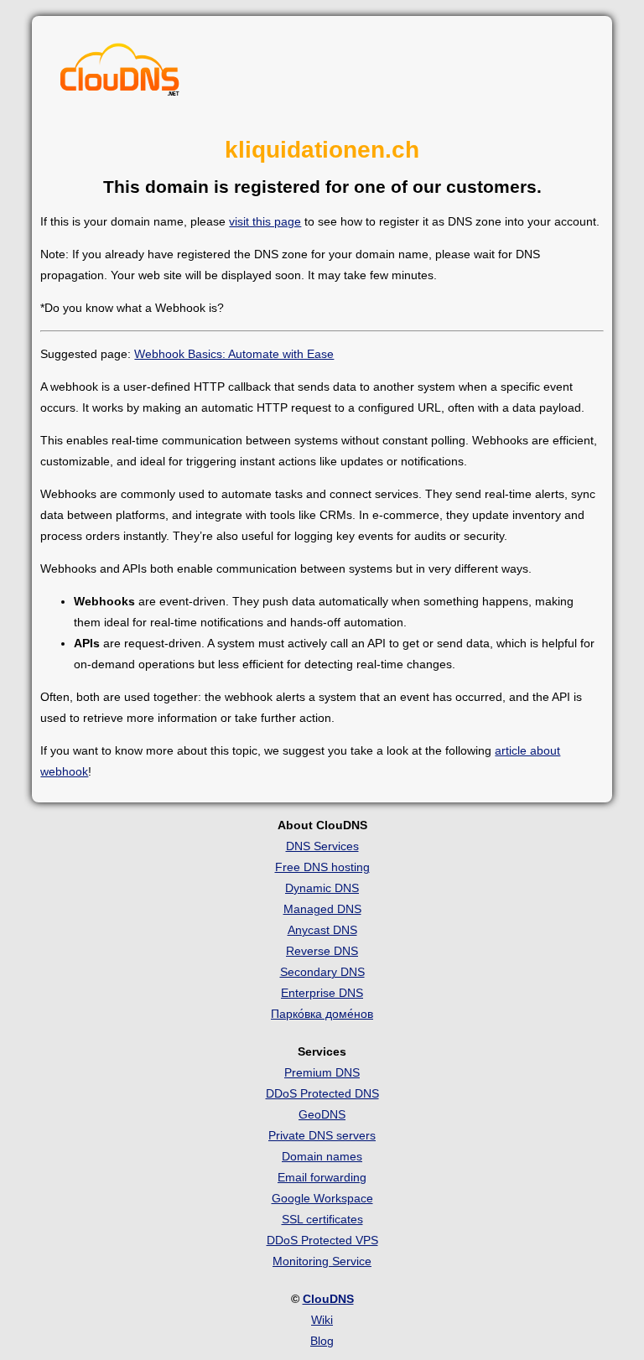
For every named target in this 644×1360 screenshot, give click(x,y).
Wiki (322, 1319)
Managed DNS (322, 909)
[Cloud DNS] (120, 73)
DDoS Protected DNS (322, 1093)
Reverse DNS (322, 951)
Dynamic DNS (322, 888)
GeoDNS (322, 1114)
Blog (322, 1340)
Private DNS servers (322, 1135)
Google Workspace (322, 1198)
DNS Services (322, 846)
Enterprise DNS (322, 992)
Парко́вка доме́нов (322, 1013)
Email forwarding (322, 1177)
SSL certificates (322, 1219)
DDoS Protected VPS (322, 1240)
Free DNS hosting (322, 867)
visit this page (265, 221)
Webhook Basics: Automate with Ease (234, 354)
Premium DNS (322, 1072)
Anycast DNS (322, 930)
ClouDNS (328, 1298)
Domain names (322, 1156)
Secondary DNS (322, 971)
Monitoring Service (322, 1261)
